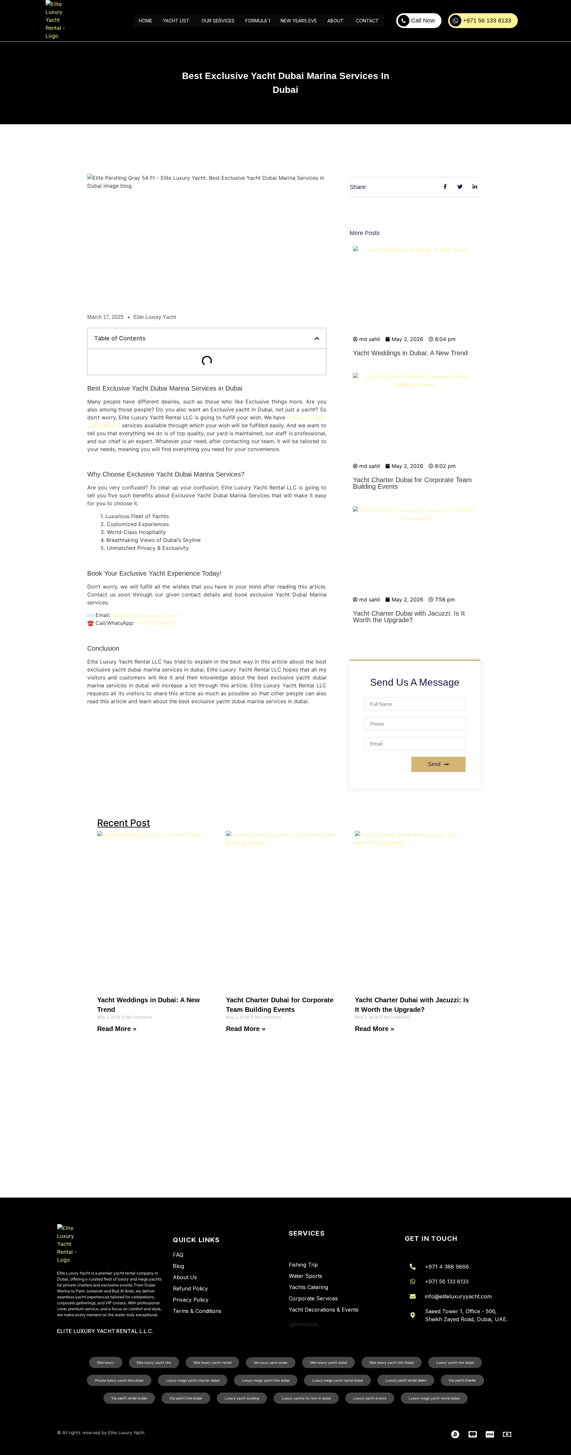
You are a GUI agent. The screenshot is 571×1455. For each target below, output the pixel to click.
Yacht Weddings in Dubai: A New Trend (410, 353)
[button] (317, 338)
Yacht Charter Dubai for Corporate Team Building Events (412, 483)
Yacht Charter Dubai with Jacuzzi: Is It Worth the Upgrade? (409, 617)
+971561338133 (156, 623)
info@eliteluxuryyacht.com (145, 615)
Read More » (116, 1028)
